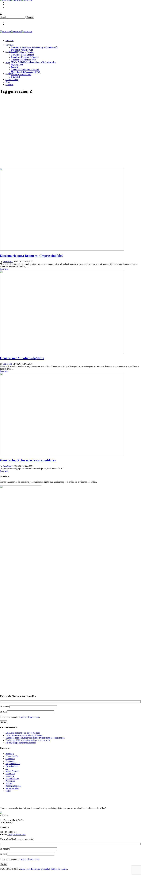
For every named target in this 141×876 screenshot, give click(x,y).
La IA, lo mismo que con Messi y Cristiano (24, 735)
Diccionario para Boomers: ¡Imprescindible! (31, 255)
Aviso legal (25, 869)
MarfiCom (10, 773)
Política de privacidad (40, 869)
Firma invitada (12, 766)
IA (7, 768)
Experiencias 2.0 (13, 763)
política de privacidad (30, 717)
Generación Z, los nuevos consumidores (28, 460)
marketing (10, 776)
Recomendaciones (13, 786)
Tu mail (3, 712)
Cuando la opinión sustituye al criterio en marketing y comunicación (35, 738)
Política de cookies (59, 869)
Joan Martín (8, 261)
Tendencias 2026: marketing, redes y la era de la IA (28, 740)
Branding (10, 753)
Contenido (10, 758)
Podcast (9, 783)
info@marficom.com (16, 834)
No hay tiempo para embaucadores (21, 743)
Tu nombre (5, 706)
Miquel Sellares (12, 778)
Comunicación (12, 756)
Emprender (10, 761)
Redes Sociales (12, 788)
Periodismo (10, 781)
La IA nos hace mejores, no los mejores (23, 733)
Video (8, 791)
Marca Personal (12, 771)
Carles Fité (7, 364)
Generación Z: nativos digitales (22, 358)
